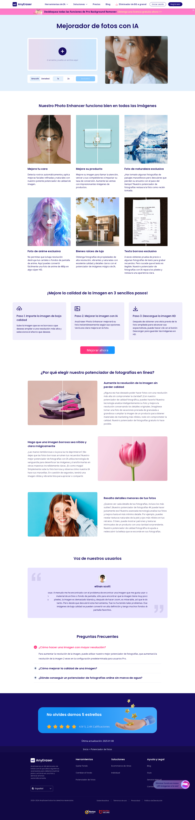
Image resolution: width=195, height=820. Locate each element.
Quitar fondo (82, 766)
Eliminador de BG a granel (132, 4)
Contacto (151, 786)
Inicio (85, 749)
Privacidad (135, 800)
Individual (115, 772)
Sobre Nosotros (103, 800)
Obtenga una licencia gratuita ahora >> (140, 11)
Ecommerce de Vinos (121, 766)
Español (39, 788)
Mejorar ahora (97, 350)
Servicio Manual (154, 779)
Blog (108, 4)
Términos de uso (120, 800)
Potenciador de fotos (85, 779)
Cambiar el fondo (84, 772)
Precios (96, 4)
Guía (149, 772)
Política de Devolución (153, 800)
